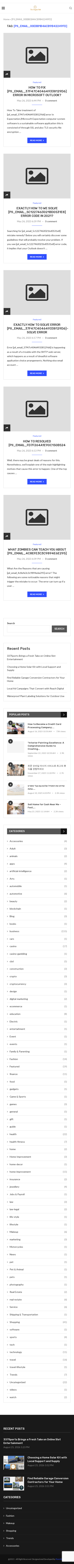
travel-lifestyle (38, 1367)
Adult (38, 848)
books (38, 923)
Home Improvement (38, 1156)
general (38, 1111)
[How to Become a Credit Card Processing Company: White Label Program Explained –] (15, 728)
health (38, 1134)
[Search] (70, 8)
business (38, 931)
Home (6, 19)
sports (38, 1337)
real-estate (38, 1299)
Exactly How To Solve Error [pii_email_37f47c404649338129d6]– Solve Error (37, 328)
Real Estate (38, 1291)
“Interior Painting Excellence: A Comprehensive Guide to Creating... (46, 745)
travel (38, 1359)
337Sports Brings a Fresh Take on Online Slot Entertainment (32, 1441)
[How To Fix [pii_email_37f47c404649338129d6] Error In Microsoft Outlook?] (37, 55)
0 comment (51, 100)
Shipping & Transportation (38, 1314)
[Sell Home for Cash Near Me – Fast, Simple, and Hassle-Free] (15, 808)
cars (38, 938)
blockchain (38, 908)
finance (38, 1074)
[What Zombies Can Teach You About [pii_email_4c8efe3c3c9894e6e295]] (37, 517)
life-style (38, 1216)
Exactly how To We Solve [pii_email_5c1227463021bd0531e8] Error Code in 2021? (37, 212)
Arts (38, 878)
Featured (38, 1066)
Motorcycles (38, 1246)
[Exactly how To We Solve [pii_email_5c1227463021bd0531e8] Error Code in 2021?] (37, 176)
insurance (38, 1179)
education (38, 1013)
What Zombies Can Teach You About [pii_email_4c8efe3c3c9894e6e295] (37, 551)
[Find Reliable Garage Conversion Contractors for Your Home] (13, 1483)
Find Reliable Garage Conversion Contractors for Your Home (48, 1480)
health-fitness (38, 1141)
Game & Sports (38, 1096)
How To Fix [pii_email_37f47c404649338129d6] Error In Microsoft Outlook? (37, 91)
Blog (38, 916)
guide (38, 1126)
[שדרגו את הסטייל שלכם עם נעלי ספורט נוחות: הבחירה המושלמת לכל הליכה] (15, 790)
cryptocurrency (38, 983)
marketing (38, 1239)
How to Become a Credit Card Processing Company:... (44, 726)
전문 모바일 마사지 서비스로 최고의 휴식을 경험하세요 (47, 767)
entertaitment (38, 1028)
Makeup (38, 1231)
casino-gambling (38, 953)
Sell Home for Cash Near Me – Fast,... (44, 806)
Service (38, 1306)
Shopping (38, 1322)
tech (38, 1344)
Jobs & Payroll (38, 1194)
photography (38, 1284)
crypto (38, 976)
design (38, 991)
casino (38, 946)
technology (38, 1352)
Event (38, 1036)
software (38, 1329)
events (38, 1044)
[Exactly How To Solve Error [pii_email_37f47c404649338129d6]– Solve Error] (37, 292)
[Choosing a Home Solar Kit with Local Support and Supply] (13, 1463)
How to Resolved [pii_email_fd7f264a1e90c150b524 (37, 443)
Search (11, 623)
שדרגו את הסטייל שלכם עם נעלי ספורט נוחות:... (46, 787)
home (38, 1149)
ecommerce (38, 1006)
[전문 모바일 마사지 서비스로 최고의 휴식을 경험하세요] (15, 770)
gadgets (38, 1089)
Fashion (38, 1059)
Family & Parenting (38, 1051)
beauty (38, 901)
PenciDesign (61, 1559)
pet (38, 1261)
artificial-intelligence (38, 871)
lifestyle (38, 1224)
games (38, 1104)
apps (38, 863)
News (38, 1254)
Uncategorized (38, 1382)
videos (38, 1389)
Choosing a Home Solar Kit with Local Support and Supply (47, 1459)
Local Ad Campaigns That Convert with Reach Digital (35, 688)
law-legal (38, 1209)
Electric (38, 1021)
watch (38, 1397)
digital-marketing (38, 998)
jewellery (38, 1186)
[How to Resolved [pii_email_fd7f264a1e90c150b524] (37, 409)
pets (38, 1276)
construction (38, 968)
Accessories (38, 841)
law (38, 1201)
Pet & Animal (38, 1269)
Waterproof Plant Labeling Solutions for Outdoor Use (35, 696)
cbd (38, 961)
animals (38, 856)
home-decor (38, 1164)
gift (38, 1119)
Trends (38, 1374)
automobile (38, 886)
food (38, 1081)
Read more (36, 140)
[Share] (7, 74)
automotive (38, 893)
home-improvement (38, 1171)
